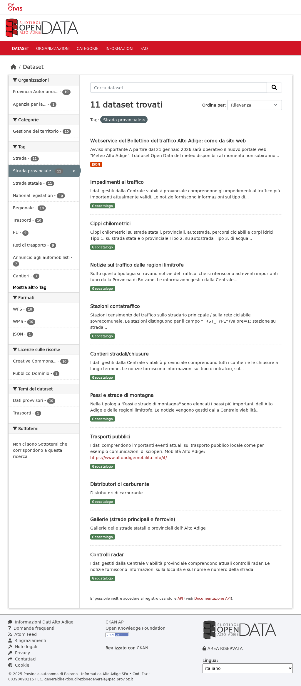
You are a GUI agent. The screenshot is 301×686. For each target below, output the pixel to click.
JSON (96, 164)
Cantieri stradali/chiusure (119, 353)
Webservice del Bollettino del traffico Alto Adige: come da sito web (168, 140)
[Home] (13, 66)
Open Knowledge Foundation (135, 628)
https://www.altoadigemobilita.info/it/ (128, 457)
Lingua (210, 660)
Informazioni (119, 48)
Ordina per (213, 105)
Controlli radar (107, 554)
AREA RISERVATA (225, 648)
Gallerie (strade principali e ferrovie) (132, 519)
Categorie (87, 48)
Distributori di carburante (119, 484)
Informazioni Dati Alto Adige (43, 622)
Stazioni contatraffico (115, 306)
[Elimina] (144, 119)
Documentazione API (212, 598)
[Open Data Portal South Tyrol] (42, 27)
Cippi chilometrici (110, 223)
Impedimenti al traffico (117, 182)
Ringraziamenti (29, 640)
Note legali (25, 646)
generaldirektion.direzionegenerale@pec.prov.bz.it (88, 679)
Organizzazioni (53, 48)
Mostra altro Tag (29, 287)
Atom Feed (25, 634)
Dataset (20, 48)
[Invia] (274, 87)
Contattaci (25, 659)
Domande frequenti (33, 628)
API (180, 598)
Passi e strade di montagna (122, 395)
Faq (144, 48)
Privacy (22, 653)
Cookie (21, 665)
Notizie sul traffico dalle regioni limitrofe (137, 264)
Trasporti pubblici (110, 436)
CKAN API (115, 622)
